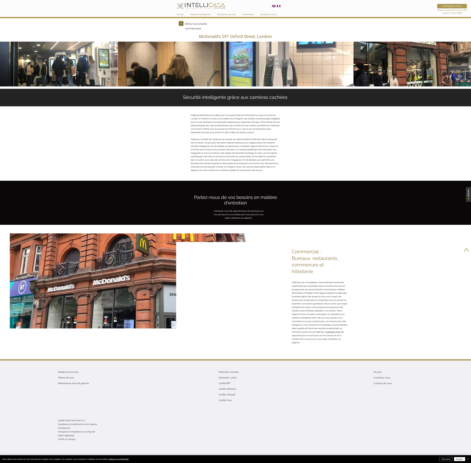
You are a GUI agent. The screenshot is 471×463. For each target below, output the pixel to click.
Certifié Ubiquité (227, 394)
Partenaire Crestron (229, 372)
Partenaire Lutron (228, 377)
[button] (202, 14)
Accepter (459, 459)
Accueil (377, 372)
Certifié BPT (225, 383)
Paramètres (446, 459)
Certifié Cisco (225, 400)
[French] (278, 6)
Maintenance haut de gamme (73, 383)
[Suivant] (181, 23)
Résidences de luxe (68, 372)
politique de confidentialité (119, 459)
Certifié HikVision (227, 389)
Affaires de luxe (66, 377)
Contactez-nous (221, 211)
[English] (273, 6)
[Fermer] (468, 459)
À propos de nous (383, 383)
